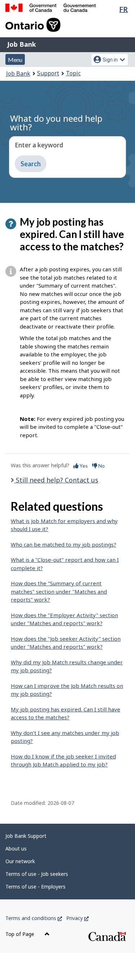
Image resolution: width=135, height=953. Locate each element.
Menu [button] (15, 59)
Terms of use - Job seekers (36, 873)
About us (16, 848)
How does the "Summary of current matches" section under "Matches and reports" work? (59, 591)
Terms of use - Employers (35, 886)
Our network (20, 861)
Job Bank (21, 44)
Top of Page (20, 934)
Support (48, 73)
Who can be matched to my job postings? (63, 544)
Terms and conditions (33, 918)
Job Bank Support (25, 835)
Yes (83, 466)
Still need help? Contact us (56, 480)
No (101, 466)
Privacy (77, 918)
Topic (73, 73)
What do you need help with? (56, 122)
